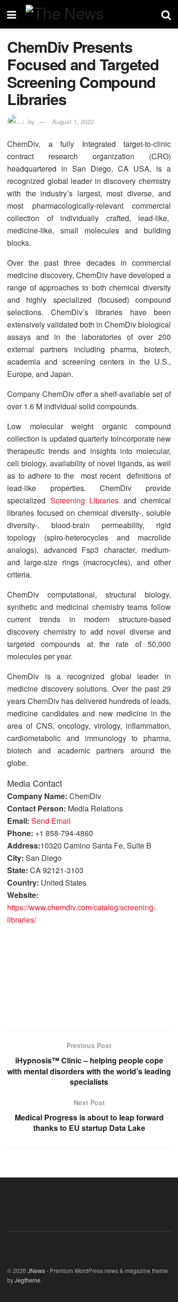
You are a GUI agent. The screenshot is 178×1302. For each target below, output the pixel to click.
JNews (36, 1270)
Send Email (51, 820)
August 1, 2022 (73, 121)
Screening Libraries (84, 500)
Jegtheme (27, 1280)
